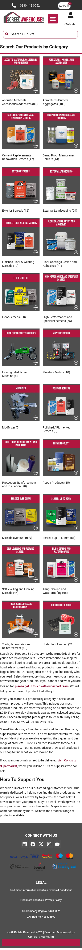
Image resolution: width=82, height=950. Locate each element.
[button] (53, 19)
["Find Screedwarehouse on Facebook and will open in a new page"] (33, 844)
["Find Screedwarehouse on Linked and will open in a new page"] (24, 844)
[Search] (81, 34)
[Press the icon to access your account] (70, 15)
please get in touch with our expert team (42, 686)
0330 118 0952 (30, 5)
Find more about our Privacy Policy (41, 900)
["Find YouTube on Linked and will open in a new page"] (57, 844)
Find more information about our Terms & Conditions (41, 890)
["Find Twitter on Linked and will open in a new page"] (41, 844)
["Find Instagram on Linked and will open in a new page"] (49, 844)
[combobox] (40, 34)
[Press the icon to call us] (14, 5)
